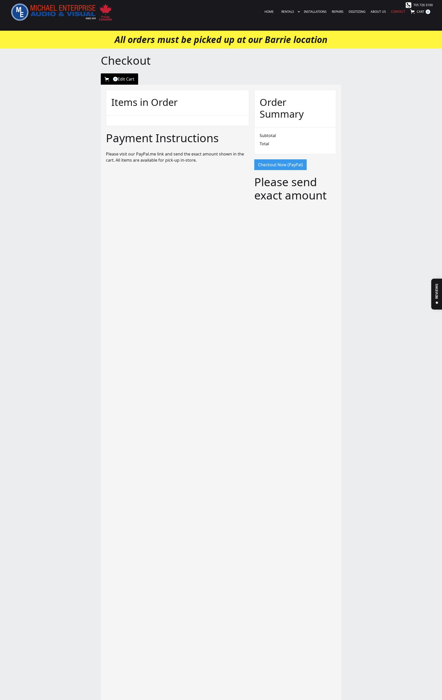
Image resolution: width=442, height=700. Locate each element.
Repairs (338, 11)
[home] (61, 11)
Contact (398, 11)
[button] (287, 11)
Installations (315, 11)
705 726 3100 (423, 5)
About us (378, 11)
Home (269, 11)
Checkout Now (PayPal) (280, 165)
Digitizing (357, 11)
